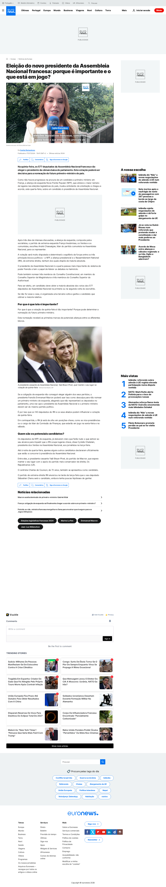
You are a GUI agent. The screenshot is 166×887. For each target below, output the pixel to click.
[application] (60, 113)
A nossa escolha (133, 170)
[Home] (7, 59)
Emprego (66, 851)
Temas (21, 823)
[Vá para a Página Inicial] (11, 11)
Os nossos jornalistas (27, 863)
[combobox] (102, 3)
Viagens (80, 10)
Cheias (79, 784)
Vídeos (21, 856)
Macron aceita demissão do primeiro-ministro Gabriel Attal (43, 497)
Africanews (45, 852)
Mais (64, 823)
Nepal (105, 790)
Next (89, 10)
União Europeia (65, 790)
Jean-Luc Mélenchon (30, 527)
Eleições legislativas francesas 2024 (37, 521)
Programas (22, 859)
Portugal (36, 10)
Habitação (89, 796)
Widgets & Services (48, 849)
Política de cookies (70, 838)
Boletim (43, 831)
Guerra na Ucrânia (88, 778)
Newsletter (92, 840)
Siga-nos (44, 841)
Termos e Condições (71, 834)
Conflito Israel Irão (64, 778)
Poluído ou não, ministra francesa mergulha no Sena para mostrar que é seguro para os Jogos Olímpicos (55, 510)
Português (8, 3)
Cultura (98, 10)
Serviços (44, 823)
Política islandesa (87, 790)
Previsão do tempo (48, 834)
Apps (42, 845)
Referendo (63, 784)
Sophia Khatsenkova (27, 150)
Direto (159, 10)
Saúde (21, 845)
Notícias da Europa (25, 59)
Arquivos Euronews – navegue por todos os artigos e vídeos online (27, 869)
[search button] (89, 3)
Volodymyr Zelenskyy (68, 796)
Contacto (66, 848)
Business (68, 10)
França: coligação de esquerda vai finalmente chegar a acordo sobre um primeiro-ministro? (57, 503)
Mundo (57, 10)
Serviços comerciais (70, 831)
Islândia (106, 778)
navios (105, 796)
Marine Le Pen (67, 521)
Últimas (25, 10)
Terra (108, 10)
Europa (46, 10)
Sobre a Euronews (70, 827)
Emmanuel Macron (89, 521)
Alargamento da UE (98, 784)
